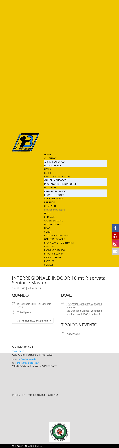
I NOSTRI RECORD (54, 194)
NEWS (47, 169)
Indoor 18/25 (34, 288)
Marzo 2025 (18, 351)
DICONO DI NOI (53, 165)
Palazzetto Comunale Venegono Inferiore (84, 305)
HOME (47, 154)
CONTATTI (50, 205)
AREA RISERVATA (53, 198)
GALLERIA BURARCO (55, 180)
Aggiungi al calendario (35, 321)
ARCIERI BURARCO (54, 161)
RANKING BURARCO (55, 191)
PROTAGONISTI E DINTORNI (60, 183)
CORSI (47, 172)
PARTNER (49, 202)
